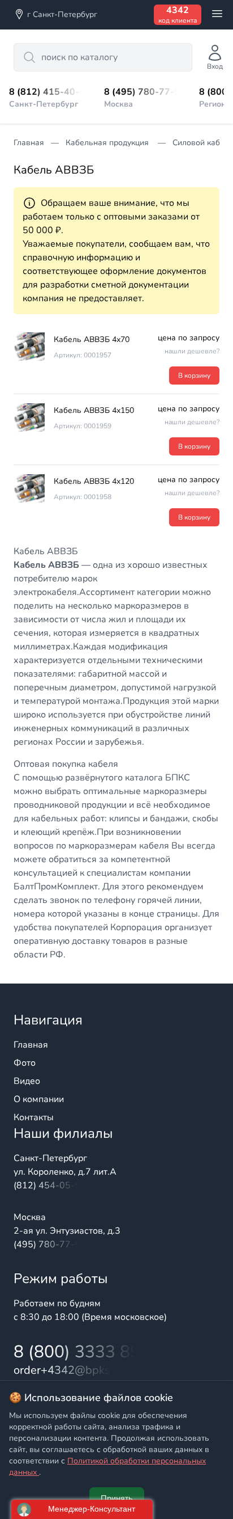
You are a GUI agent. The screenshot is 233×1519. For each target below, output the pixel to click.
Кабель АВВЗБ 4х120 (94, 481)
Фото (25, 1063)
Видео (27, 1081)
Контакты (34, 1117)
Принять (117, 1498)
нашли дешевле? (192, 351)
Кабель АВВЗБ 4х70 (92, 339)
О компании (39, 1099)
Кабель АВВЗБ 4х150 (94, 410)
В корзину (194, 375)
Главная (31, 1045)
